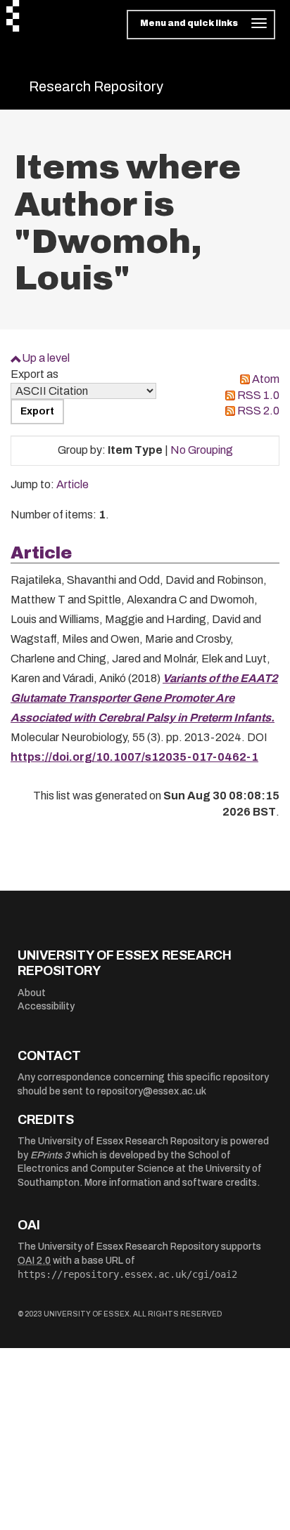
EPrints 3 (50, 1155)
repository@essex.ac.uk (151, 1091)
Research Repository (96, 86)
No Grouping (201, 450)
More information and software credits (170, 1182)
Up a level (46, 358)
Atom (265, 379)
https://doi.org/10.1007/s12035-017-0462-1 (134, 757)
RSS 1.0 (258, 395)
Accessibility (46, 1006)
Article (72, 484)
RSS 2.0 (258, 411)
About (32, 993)
